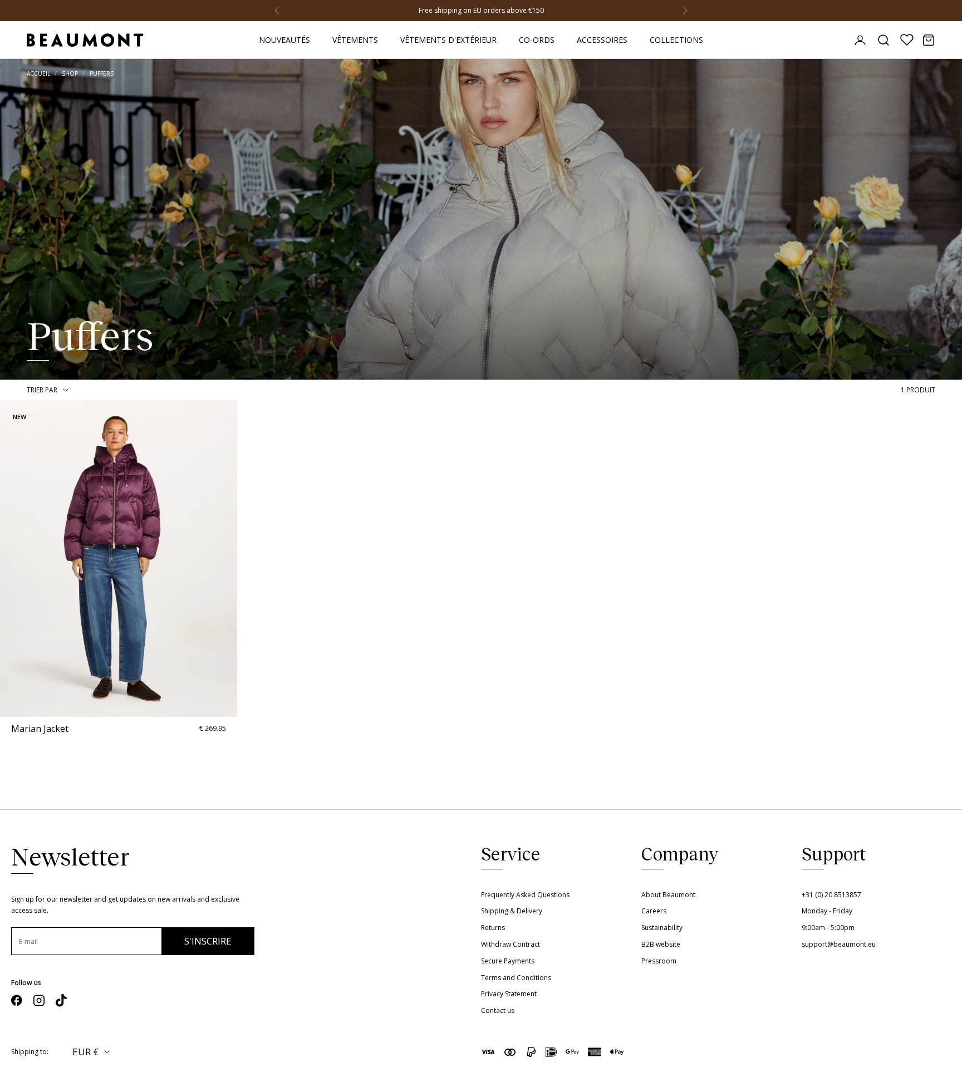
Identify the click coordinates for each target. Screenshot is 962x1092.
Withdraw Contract (510, 944)
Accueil (38, 73)
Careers (653, 911)
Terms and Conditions (516, 977)
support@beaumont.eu (839, 944)
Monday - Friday (827, 911)
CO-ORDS (536, 40)
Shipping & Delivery (511, 911)
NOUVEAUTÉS (284, 40)
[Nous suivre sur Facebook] (16, 1000)
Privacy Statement (509, 993)
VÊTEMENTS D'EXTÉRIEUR (448, 40)
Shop (70, 73)
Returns (493, 927)
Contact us (497, 1010)
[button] (9, 558)
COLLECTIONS (676, 40)
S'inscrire (208, 940)
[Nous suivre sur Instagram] (39, 1000)
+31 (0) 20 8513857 (831, 894)
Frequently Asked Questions (525, 894)
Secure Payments (507, 961)
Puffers (102, 73)
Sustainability (662, 927)
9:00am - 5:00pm (828, 927)
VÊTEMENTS (355, 40)
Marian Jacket (39, 728)
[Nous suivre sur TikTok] (61, 1000)
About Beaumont (668, 894)
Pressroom (658, 961)
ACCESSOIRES (602, 40)
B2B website (660, 944)
